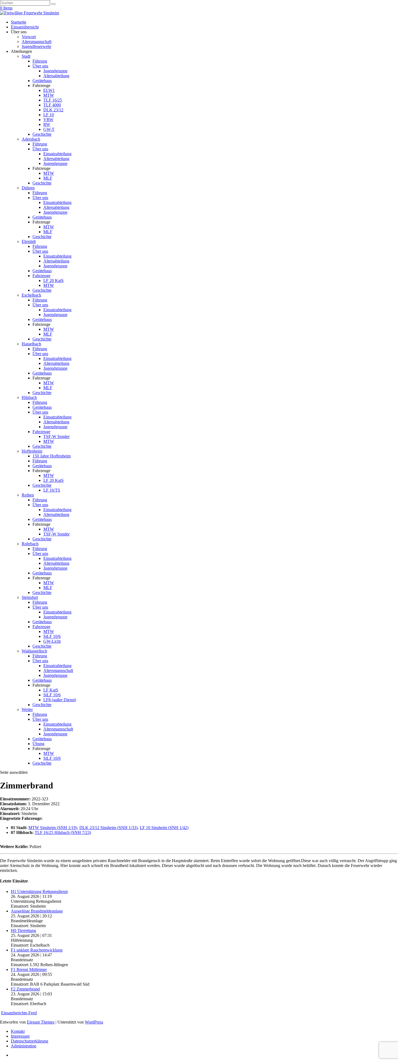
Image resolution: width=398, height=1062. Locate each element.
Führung (39, 61)
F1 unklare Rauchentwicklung (37, 950)
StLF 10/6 (52, 636)
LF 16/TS (51, 490)
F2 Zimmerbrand (25, 989)
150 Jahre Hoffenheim (51, 456)
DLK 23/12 (53, 110)
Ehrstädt (29, 241)
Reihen (28, 495)
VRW (48, 119)
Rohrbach (30, 543)
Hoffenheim (32, 451)
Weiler (27, 709)
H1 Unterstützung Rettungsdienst (39, 891)
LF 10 (48, 114)
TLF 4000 (52, 105)
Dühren (28, 188)
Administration (23, 1046)
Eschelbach (31, 295)
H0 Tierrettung (23, 930)
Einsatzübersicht (25, 27)
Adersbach (31, 139)
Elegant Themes (40, 1022)
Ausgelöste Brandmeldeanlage (37, 911)
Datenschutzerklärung (29, 1041)
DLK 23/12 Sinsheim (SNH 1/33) (108, 827)
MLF (47, 178)
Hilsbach (29, 397)
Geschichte (41, 134)
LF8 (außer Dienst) (59, 699)
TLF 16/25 (52, 100)
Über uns (40, 66)
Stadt (26, 56)
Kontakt (18, 1031)
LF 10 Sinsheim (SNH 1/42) (164, 827)
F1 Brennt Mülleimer (29, 969)
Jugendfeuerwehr (36, 46)
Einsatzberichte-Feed (19, 1013)
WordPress (94, 1022)
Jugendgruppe (55, 71)
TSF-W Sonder (56, 436)
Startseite (18, 22)
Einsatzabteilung (57, 153)
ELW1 (49, 90)
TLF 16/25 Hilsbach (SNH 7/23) (63, 832)
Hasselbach (31, 344)
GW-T (48, 129)
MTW (48, 95)
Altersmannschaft (36, 41)
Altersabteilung (56, 75)
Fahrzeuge (41, 275)
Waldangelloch (34, 651)
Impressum (20, 1036)
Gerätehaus (42, 80)
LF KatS (50, 690)
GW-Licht (52, 641)
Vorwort (29, 36)
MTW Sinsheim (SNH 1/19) (52, 827)
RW (46, 124)
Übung (38, 743)
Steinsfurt (30, 597)
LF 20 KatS (53, 280)
